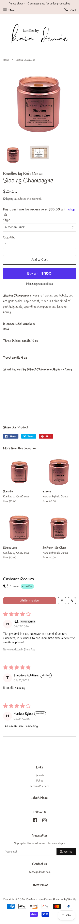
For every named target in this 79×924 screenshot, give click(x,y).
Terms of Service (39, 786)
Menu (11, 10)
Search (39, 775)
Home (6, 60)
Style (6, 220)
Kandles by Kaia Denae (39, 899)
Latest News (39, 798)
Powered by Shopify (64, 899)
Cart (73, 10)
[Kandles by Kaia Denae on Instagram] (44, 821)
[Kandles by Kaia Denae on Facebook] (35, 821)
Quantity (9, 237)
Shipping (8, 199)
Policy (39, 781)
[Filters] (62, 600)
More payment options (39, 284)
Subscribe (66, 852)
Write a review (30, 600)
